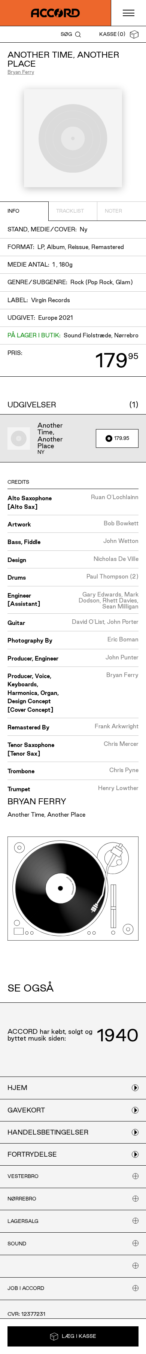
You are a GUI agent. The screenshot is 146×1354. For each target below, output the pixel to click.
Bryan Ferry (20, 72)
